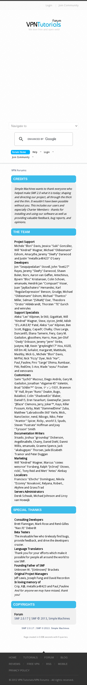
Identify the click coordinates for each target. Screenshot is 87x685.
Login (49, 5)
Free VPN (33, 664)
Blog (64, 657)
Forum (49, 657)
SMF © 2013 (39, 618)
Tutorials (30, 657)
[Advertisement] (43, 78)
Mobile (63, 664)
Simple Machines (59, 618)
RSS (48, 664)
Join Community (68, 5)
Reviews (14, 664)
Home (12, 657)
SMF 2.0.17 (21, 618)
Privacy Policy (19, 670)
